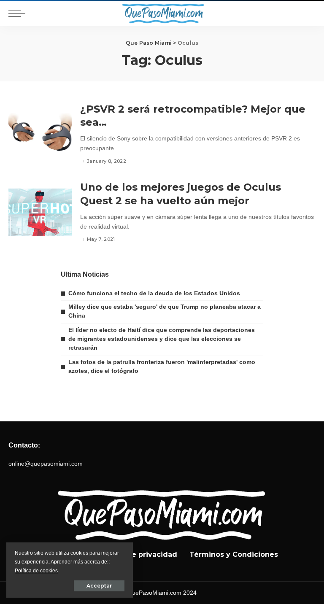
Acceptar (99, 585)
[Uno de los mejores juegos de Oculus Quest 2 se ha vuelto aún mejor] (40, 212)
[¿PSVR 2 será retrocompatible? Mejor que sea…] (40, 134)
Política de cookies (36, 571)
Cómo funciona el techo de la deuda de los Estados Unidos (154, 293)
